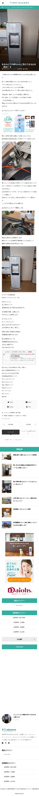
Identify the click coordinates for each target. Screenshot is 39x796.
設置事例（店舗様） (19, 627)
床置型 (5, 415)
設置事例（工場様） (19, 622)
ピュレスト (14, 69)
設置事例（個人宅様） (23, 69)
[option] (19, 719)
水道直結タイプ (12, 415)
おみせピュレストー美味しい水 (12, 208)
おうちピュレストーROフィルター (13, 110)
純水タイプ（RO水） (21, 415)
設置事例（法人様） (19, 632)
